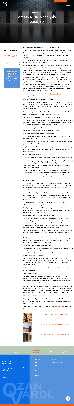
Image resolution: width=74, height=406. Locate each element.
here (42, 306)
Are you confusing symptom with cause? (16, 352)
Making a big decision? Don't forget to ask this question (56, 334)
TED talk (58, 306)
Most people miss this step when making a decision (55, 324)
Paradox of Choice (55, 94)
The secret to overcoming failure (58, 352)
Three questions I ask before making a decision (53, 314)
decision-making (51, 82)
